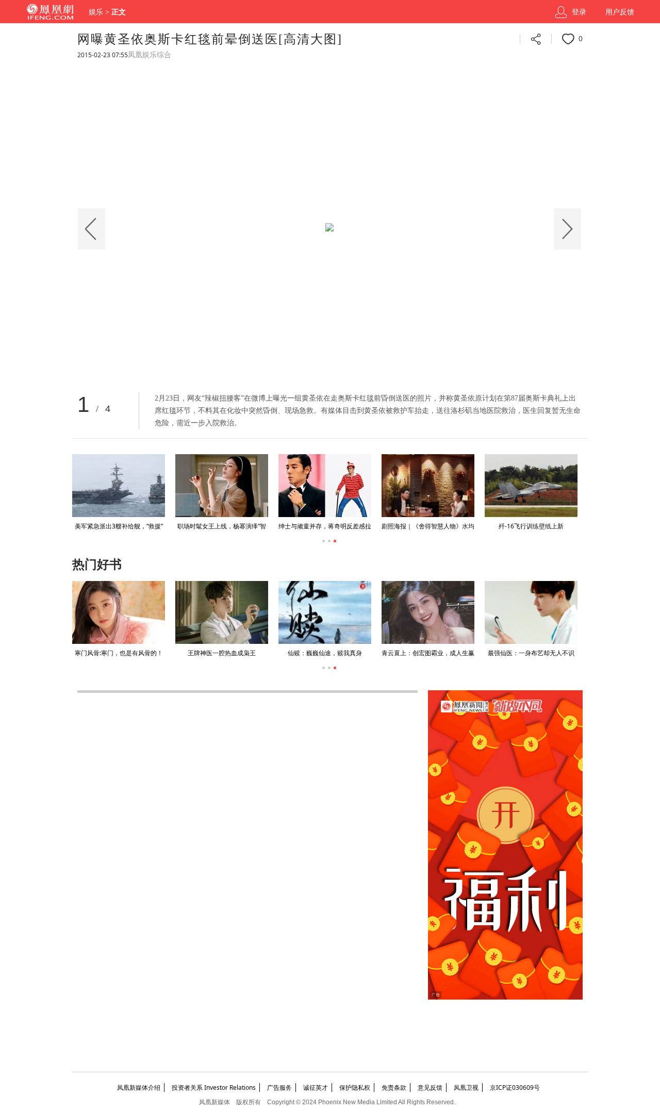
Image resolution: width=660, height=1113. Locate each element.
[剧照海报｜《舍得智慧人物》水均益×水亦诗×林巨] (428, 485)
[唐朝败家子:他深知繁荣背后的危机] (573, 612)
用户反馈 (619, 12)
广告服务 (279, 1087)
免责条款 (394, 1087)
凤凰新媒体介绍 (138, 1087)
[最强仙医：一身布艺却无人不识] (264, 612)
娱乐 (96, 12)
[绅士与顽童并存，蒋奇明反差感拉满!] (324, 485)
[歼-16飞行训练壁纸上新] (531, 485)
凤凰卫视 (466, 1087)
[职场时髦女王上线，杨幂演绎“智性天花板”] (221, 485)
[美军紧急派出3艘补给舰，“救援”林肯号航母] (118, 485)
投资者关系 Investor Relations (214, 1087)
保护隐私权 (354, 1087)
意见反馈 (430, 1087)
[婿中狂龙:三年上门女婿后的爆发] (367, 612)
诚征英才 (315, 1087)
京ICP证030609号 (515, 1087)
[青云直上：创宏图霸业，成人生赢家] (160, 612)
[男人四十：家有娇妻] (470, 612)
